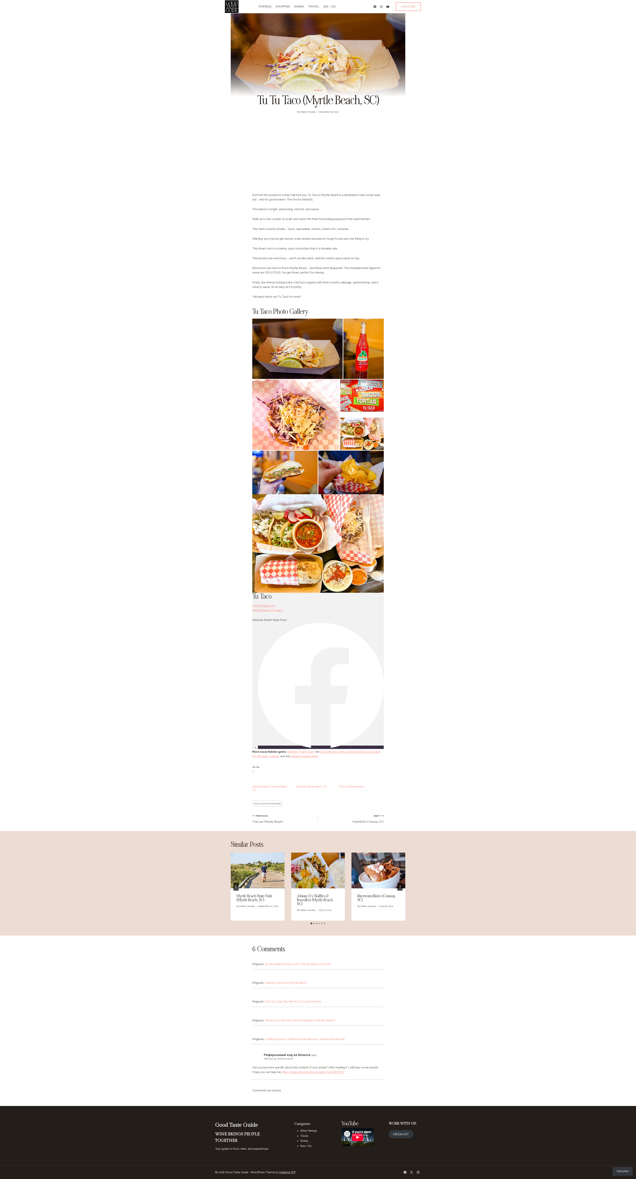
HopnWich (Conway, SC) (368, 818)
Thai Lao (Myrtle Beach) (351, 786)
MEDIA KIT (401, 1134)
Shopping (283, 6)
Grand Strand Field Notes (267, 803)
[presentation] (258, 870)
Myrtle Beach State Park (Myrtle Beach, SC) (254, 898)
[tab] (311, 923)
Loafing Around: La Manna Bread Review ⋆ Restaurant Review (305, 1039)
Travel (313, 6)
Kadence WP (287, 1172)
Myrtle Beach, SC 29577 (267, 610)
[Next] (400, 887)
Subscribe (408, 6)
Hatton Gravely (308, 111)
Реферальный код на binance (287, 1055)
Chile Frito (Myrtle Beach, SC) (311, 786)
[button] (297, 349)
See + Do (329, 6)
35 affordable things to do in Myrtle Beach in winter (298, 964)
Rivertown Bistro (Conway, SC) (376, 898)
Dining (299, 6)
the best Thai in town (301, 751)
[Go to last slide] (236, 887)
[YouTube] (388, 6)
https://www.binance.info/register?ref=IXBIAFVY (313, 1072)
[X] (411, 1172)
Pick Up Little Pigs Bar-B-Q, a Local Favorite (293, 1001)
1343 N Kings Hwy (263, 605)
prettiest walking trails (304, 756)
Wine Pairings (308, 1130)
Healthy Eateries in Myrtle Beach (286, 982)
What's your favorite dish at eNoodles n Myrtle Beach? (300, 1020)
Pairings (265, 6)
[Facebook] (375, 6)
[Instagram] (381, 6)
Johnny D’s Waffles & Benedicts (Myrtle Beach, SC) (315, 900)
